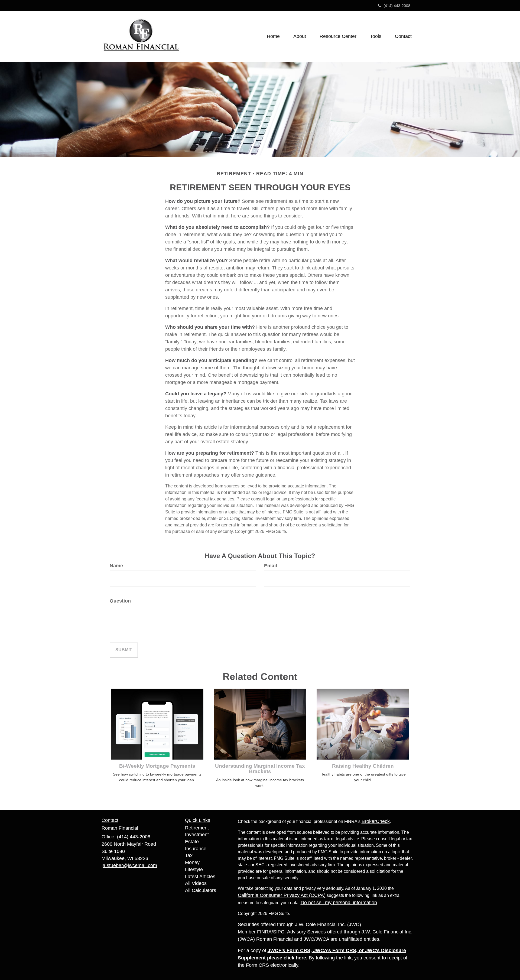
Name (116, 565)
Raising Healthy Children (363, 766)
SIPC (278, 932)
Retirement (197, 828)
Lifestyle (194, 869)
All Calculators (200, 890)
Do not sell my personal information (339, 902)
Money (192, 862)
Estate (192, 841)
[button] (300, 36)
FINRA (264, 932)
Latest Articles (200, 876)
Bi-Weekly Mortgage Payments (157, 766)
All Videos (196, 883)
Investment (197, 834)
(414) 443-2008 (397, 6)
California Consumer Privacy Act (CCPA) (282, 895)
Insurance (195, 848)
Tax (189, 855)
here (301, 958)
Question (120, 601)
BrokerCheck (376, 821)
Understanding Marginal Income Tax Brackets (260, 768)
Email (270, 565)
